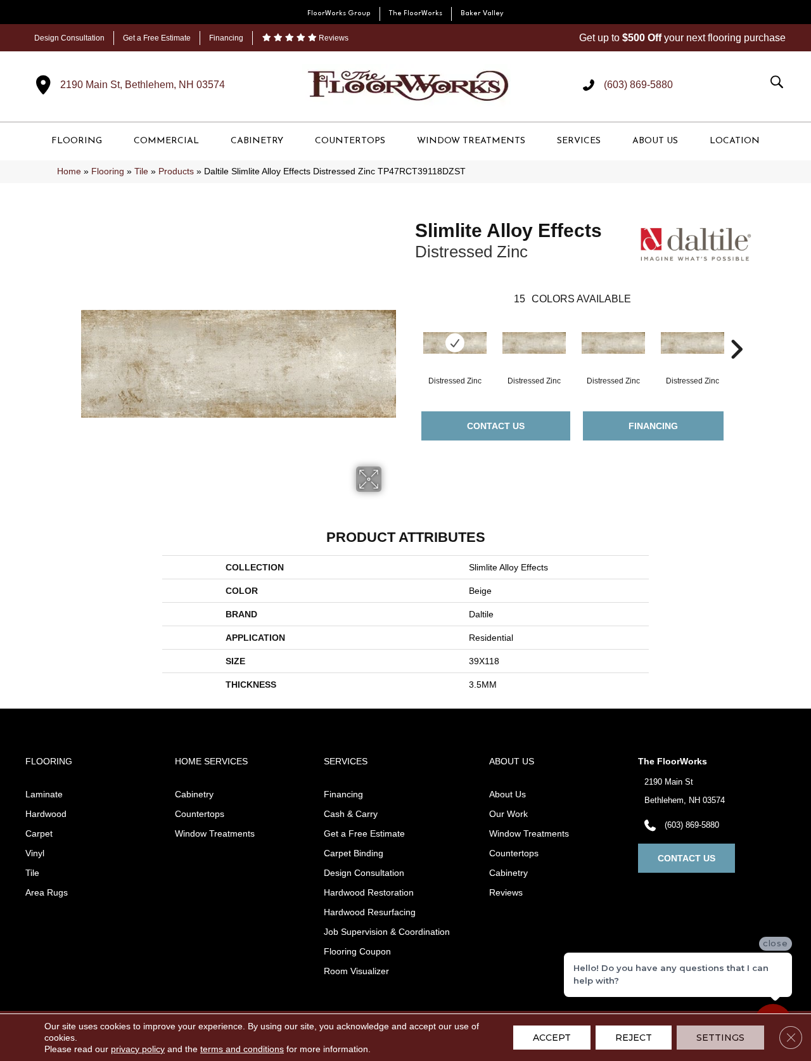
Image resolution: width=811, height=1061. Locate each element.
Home (69, 171)
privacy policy (138, 1049)
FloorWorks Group (339, 13)
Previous (408, 330)
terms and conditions (242, 1049)
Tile (141, 171)
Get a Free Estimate (157, 38)
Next (736, 330)
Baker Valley (482, 13)
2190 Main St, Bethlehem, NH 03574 (142, 84)
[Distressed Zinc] (455, 343)
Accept (552, 1037)
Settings (720, 1037)
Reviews (332, 38)
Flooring (107, 171)
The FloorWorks (415, 13)
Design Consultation (69, 38)
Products (176, 171)
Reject (633, 1037)
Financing (226, 38)
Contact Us (496, 426)
